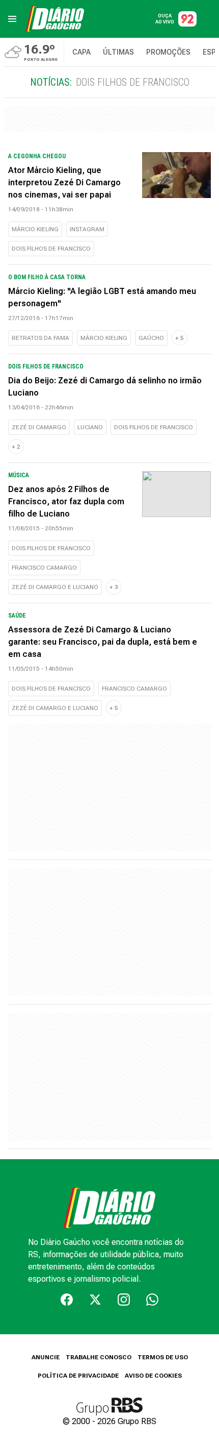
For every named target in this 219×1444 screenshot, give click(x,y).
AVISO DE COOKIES (153, 1375)
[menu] (12, 19)
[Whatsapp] (152, 1299)
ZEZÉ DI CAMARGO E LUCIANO (55, 587)
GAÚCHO (151, 337)
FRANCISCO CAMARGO (44, 567)
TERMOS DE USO (163, 1357)
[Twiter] (95, 1299)
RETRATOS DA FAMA (40, 337)
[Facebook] (67, 1299)
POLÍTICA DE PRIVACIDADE (78, 1375)
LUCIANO (90, 427)
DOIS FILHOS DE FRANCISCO (51, 248)
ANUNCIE (46, 1357)
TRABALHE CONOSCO (98, 1357)
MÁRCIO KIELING (35, 229)
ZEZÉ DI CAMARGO (39, 427)
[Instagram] (124, 1299)
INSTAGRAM (87, 229)
